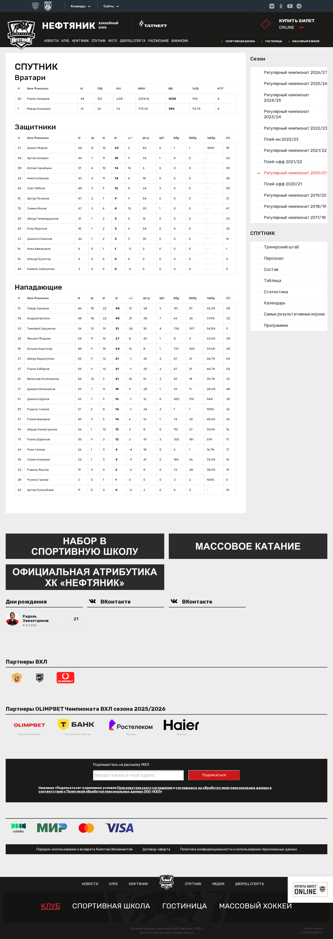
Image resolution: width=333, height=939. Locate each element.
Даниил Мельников (41, 389)
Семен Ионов (36, 208)
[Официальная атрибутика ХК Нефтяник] (85, 577)
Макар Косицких (39, 108)
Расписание (158, 41)
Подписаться (214, 775)
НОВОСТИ (51, 41)
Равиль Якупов (38, 469)
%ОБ (195, 88)
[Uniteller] (18, 828)
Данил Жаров (37, 148)
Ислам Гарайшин (39, 168)
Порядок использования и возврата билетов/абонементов (84, 849)
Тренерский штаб (281, 247)
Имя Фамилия (37, 88)
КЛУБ (65, 41)
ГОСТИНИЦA (184, 906)
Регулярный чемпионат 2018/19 (295, 206)
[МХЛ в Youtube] (289, 6)
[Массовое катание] (248, 546)
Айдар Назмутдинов (42, 429)
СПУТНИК (99, 41)
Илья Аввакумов (39, 248)
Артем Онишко (38, 158)
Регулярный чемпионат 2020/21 (295, 172)
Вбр (176, 138)
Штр (145, 138)
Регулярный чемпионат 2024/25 (286, 97)
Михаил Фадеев (39, 338)
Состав (271, 269)
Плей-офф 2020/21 (283, 184)
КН (118, 88)
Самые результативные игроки (294, 314)
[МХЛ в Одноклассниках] (280, 6)
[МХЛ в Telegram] (299, 6)
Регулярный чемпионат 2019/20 (295, 195)
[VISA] (119, 828)
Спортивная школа (240, 41)
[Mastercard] (86, 828)
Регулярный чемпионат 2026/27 (295, 72)
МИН (141, 88)
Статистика (276, 291)
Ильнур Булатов (39, 259)
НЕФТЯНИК (80, 41)
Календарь (274, 303)
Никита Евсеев (38, 178)
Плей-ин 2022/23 (281, 139)
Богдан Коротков (39, 348)
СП (228, 138)
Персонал (273, 258)
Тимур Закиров (38, 308)
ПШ (99, 88)
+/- (130, 138)
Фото (112, 41)
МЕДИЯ (218, 884)
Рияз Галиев (36, 449)
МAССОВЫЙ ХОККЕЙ (255, 906)
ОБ (170, 88)
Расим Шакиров (38, 419)
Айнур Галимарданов (42, 218)
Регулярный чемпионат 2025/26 (295, 83)
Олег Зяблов (36, 188)
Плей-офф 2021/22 (283, 161)
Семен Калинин (38, 459)
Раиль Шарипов (38, 439)
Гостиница (273, 41)
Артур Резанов (38, 198)
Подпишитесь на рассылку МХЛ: (121, 764)
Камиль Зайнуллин (41, 269)
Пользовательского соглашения (144, 788)
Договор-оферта (156, 849)
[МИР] (52, 828)
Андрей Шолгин (38, 318)
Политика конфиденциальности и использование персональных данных (238, 849)
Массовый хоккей (305, 41)
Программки (276, 325)
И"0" (220, 88)
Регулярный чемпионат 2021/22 (295, 150)
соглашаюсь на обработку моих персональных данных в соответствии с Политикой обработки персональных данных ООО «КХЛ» (155, 789)
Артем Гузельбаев (40, 490)
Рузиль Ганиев (37, 479)
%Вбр (211, 138)
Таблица (272, 280)
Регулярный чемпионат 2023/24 (286, 114)
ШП (161, 138)
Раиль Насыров (38, 98)
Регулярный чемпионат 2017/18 (295, 217)
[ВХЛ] (39, 677)
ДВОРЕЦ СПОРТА (132, 41)
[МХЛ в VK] (271, 6)
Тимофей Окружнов (41, 328)
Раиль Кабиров (38, 369)
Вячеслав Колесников (43, 379)
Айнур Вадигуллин (40, 358)
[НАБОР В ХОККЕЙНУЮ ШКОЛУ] (85, 546)
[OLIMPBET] (65, 677)
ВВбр (193, 138)
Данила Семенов (39, 238)
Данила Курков (38, 399)
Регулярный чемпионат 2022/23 (295, 128)
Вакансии (179, 41)
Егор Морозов (37, 228)
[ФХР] (17, 677)
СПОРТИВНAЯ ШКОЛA (111, 906)
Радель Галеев (38, 409)
